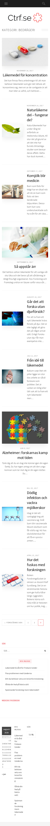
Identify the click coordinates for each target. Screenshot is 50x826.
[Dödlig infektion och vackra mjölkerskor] (12, 514)
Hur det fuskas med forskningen (36, 564)
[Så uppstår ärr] (25, 242)
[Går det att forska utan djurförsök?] (12, 319)
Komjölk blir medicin (36, 178)
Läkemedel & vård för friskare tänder (21, 668)
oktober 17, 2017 (34, 171)
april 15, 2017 (33, 555)
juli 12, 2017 (32, 356)
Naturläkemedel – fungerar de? (37, 114)
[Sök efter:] (25, 650)
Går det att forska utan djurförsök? (36, 306)
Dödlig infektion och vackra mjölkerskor (37, 500)
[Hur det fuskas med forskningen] (12, 580)
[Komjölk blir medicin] (12, 192)
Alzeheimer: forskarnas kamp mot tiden (25, 455)
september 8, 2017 (25, 262)
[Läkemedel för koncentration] (25, 52)
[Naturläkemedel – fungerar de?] (12, 130)
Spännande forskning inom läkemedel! (22, 690)
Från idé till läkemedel (35, 363)
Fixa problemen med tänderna (18, 673)
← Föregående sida (13, 622)
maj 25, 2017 (32, 488)
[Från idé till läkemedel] (12, 376)
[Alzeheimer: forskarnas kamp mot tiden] (25, 428)
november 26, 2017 (25, 70)
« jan (4, 774)
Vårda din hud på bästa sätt (17, 684)
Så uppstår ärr (25, 266)
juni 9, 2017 (25, 448)
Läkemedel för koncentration (25, 75)
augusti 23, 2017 (34, 297)
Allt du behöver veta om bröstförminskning (24, 678)
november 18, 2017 (35, 105)
